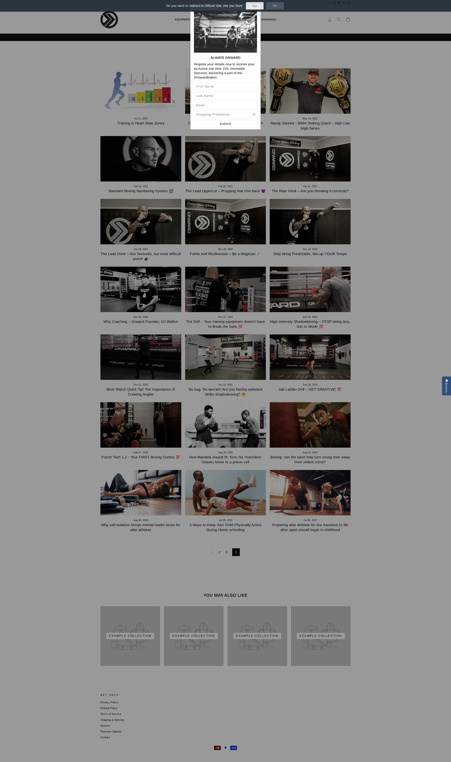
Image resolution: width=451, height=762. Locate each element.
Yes (254, 6)
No (275, 6)
